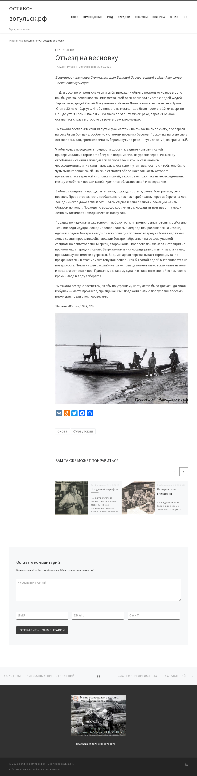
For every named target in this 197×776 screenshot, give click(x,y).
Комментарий (32, 582)
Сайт (134, 615)
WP (25, 769)
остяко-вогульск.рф (32, 763)
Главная (13, 40)
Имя (22, 615)
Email (79, 615)
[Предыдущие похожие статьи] (174, 471)
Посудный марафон (104, 489)
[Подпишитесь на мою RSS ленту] (186, 765)
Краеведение (28, 40)
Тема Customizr (52, 769)
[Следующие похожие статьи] (183, 471)
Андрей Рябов (66, 67)
